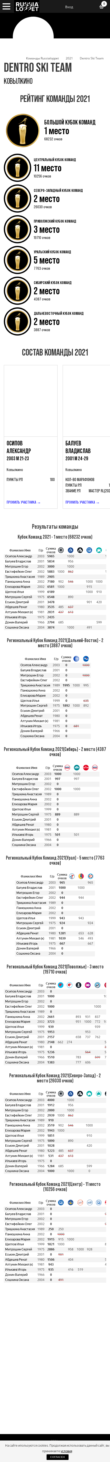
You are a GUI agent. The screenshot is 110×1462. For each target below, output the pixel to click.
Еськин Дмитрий (17, 602)
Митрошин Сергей (18, 597)
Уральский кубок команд (52, 251)
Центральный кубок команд (55, 159)
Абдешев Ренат (16, 607)
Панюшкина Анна (17, 581)
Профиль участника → (24, 502)
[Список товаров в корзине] (103, 7)
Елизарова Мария (17, 587)
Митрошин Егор (16, 566)
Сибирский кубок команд (53, 282)
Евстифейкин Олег (18, 571)
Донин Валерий (16, 622)
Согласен (57, 1457)
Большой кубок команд (70, 122)
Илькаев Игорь (15, 617)
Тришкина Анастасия (20, 577)
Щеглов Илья (14, 592)
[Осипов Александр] (31, 401)
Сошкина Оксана (17, 627)
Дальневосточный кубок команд (59, 313)
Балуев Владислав (18, 561)
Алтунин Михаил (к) (19, 612)
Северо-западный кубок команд (58, 190)
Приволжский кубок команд (55, 221)
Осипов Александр (18, 556)
